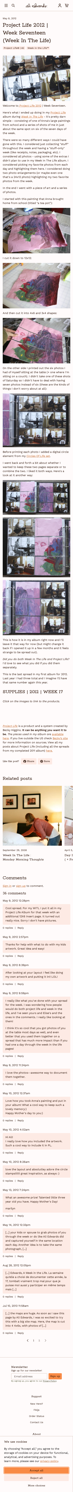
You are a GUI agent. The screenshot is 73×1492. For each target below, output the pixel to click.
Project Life (58, 112)
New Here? (36, 1403)
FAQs (36, 1410)
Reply (20, 927)
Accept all (36, 1470)
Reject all (36, 1478)
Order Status (36, 1416)
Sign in (7, 885)
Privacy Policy (49, 1381)
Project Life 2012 (30, 105)
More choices (36, 1485)
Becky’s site (60, 738)
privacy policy (49, 1461)
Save (48, 761)
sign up (21, 885)
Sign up (55, 1376)
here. (49, 750)
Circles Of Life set (38, 456)
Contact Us (36, 1422)
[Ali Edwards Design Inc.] (36, 5)
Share (31, 761)
